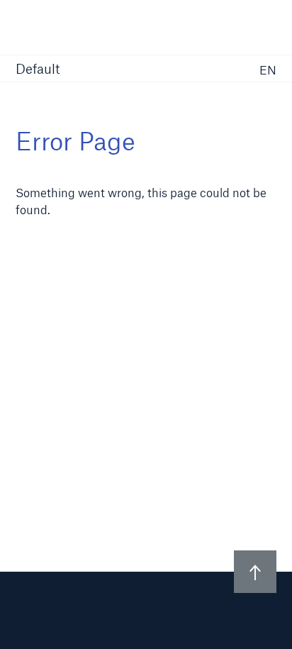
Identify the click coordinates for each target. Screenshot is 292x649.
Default (38, 69)
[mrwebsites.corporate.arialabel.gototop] (255, 571)
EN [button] (267, 69)
